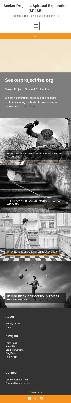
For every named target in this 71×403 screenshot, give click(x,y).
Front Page (11, 342)
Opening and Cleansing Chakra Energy (32, 251)
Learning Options (14, 349)
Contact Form (21, 379)
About (8, 327)
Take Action (11, 356)
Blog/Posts (11, 353)
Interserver (24, 383)
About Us (10, 346)
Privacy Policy (12, 323)
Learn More (28, 106)
